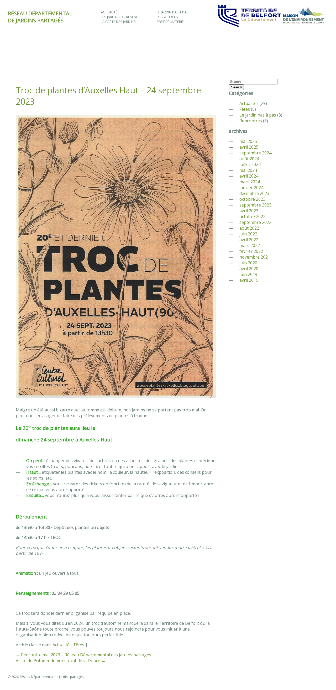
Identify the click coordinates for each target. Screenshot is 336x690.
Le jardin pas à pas (172, 12)
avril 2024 (248, 176)
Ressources (167, 16)
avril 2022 (248, 240)
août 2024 (249, 159)
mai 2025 (248, 141)
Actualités (110, 12)
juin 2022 (248, 234)
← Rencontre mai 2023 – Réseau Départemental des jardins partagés (83, 655)
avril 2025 (248, 147)
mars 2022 (249, 245)
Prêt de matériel (171, 21)
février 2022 (251, 251)
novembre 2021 (254, 257)
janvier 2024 (251, 187)
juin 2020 (248, 263)
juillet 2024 (250, 164)
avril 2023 (248, 211)
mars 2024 (249, 182)
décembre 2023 (254, 193)
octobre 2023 (252, 199)
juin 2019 (248, 274)
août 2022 (249, 228)
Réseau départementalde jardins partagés (40, 17)
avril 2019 (248, 280)
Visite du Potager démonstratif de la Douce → (61, 660)
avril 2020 (248, 268)
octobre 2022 (252, 216)
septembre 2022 (255, 222)
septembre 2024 (255, 153)
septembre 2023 (255, 205)
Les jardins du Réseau (119, 16)
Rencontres (250, 121)
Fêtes (79, 645)
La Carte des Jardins (118, 21)
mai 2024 (248, 170)
